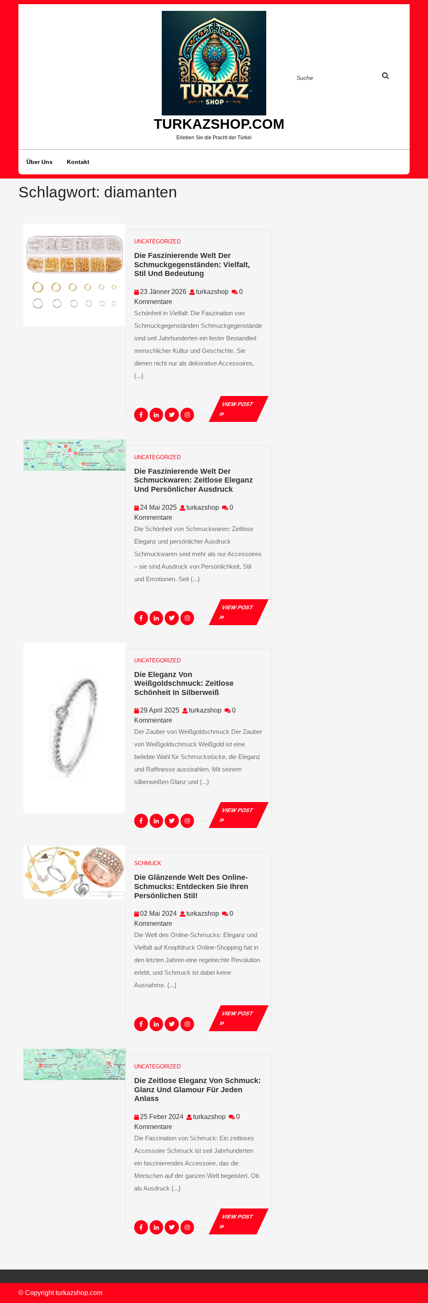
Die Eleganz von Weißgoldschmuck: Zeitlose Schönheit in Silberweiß (184, 683)
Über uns (39, 161)
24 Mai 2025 (158, 507)
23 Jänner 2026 (163, 291)
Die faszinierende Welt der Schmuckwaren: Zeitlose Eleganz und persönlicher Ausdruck (193, 480)
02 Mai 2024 (158, 913)
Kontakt (78, 161)
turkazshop (212, 291)
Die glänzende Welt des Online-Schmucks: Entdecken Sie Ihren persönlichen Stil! (191, 886)
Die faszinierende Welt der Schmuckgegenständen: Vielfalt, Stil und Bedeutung (192, 264)
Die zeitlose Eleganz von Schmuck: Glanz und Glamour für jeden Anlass (197, 1089)
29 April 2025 (159, 710)
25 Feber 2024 (161, 1116)
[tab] (393, 77)
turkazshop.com (219, 124)
